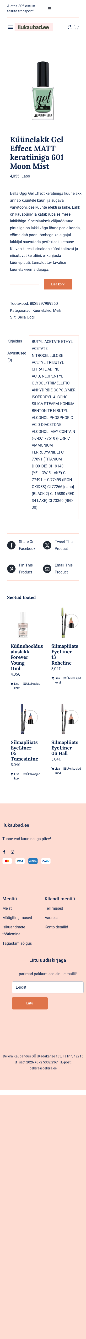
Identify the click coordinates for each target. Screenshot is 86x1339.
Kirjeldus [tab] (14, 341)
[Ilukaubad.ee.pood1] (34, 25)
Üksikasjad (30, 683)
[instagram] (12, 852)
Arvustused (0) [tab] (16, 356)
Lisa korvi (58, 284)
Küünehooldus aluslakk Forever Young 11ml (27, 657)
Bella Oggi (26, 317)
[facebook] (4, 852)
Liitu (29, 1003)
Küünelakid (41, 310)
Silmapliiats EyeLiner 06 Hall (64, 747)
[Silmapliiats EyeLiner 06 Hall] (63, 719)
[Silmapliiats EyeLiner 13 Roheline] (63, 622)
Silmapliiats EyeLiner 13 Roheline (64, 654)
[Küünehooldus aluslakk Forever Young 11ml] (22, 622)
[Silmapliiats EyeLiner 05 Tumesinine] (22, 719)
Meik (57, 310)
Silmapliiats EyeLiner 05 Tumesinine (24, 750)
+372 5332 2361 (47, 1062)
